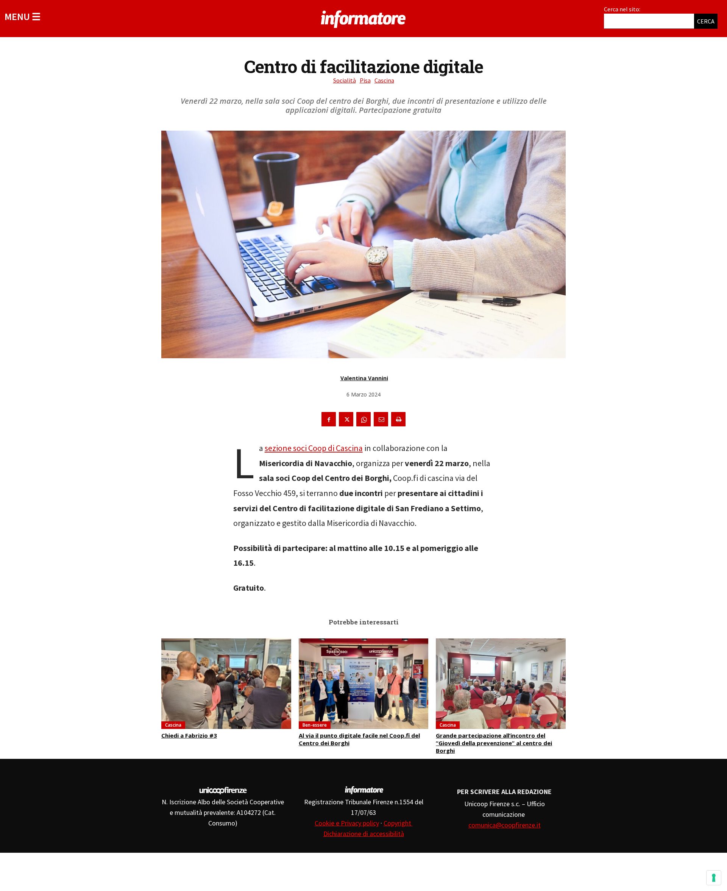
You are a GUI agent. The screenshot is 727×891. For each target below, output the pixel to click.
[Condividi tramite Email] (380, 419)
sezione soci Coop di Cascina (314, 448)
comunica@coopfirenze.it (504, 825)
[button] (23, 16)
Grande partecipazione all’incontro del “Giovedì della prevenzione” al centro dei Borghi (494, 743)
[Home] (363, 18)
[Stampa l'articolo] (398, 419)
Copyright (398, 823)
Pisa (365, 80)
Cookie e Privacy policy (347, 823)
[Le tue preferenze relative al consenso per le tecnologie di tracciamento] (714, 878)
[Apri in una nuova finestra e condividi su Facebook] (328, 419)
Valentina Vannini (364, 378)
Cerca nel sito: (622, 9)
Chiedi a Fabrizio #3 (189, 735)
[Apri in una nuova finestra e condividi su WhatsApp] (363, 419)
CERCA (706, 21)
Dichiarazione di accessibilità (363, 833)
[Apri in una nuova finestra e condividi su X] (346, 419)
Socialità (344, 80)
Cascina (384, 80)
